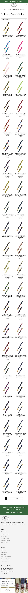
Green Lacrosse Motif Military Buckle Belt (21, 396)
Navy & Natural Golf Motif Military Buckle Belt (20, 434)
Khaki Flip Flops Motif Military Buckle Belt (21, 296)
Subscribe (7, 587)
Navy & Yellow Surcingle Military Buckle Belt (7, 36)
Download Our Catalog (6, 558)
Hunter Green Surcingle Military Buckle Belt (20, 76)
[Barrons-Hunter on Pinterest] (3, 574)
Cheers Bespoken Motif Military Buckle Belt (20, 154)
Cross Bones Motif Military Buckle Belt (20, 453)
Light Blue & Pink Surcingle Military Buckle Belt (7, 56)
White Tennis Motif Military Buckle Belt (20, 415)
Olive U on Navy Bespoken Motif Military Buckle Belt (20, 276)
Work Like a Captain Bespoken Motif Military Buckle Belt (7, 175)
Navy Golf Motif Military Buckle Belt (7, 453)
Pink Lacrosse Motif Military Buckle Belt (7, 396)
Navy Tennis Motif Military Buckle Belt (7, 434)
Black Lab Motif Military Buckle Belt (20, 256)
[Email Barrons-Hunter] (6, 574)
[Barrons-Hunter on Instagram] (4, 574)
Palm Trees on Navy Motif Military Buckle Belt (7, 492)
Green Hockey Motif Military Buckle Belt (7, 376)
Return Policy (4, 536)
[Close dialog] (27, 579)
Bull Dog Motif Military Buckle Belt (7, 473)
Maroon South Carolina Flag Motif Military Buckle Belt (7, 356)
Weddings (3, 554)
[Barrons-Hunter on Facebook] (1, 574)
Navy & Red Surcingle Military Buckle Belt (21, 36)
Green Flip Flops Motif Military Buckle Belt (7, 296)
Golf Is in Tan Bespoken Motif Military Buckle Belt (20, 195)
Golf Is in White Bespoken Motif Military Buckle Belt (7, 215)
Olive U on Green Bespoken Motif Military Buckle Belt (7, 276)
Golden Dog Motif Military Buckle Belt (7, 256)
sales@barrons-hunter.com (7, 571)
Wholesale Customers (6, 556)
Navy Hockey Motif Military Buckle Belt (20, 376)
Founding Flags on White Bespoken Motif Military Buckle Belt (20, 134)
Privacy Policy (4, 542)
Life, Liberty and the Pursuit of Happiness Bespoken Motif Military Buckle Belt (20, 316)
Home (5, 9)
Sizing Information (5, 538)
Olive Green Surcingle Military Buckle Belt (7, 95)
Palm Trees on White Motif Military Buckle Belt (20, 473)
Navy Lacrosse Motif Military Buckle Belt (7, 415)
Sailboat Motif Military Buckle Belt (21, 492)
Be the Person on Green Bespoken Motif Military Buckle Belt (20, 175)
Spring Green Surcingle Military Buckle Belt (20, 95)
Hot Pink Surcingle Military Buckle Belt (20, 55)
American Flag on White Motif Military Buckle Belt (20, 337)
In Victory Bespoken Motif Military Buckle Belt (7, 236)
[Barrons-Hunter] (14, 5)
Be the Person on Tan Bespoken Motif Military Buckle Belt (7, 195)
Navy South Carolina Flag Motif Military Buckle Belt (20, 356)
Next (17, 498)
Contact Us (3, 531)
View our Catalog (5, 561)
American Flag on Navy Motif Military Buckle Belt (7, 337)
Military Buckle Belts (13, 9)
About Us (3, 550)
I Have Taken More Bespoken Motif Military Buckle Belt (20, 236)
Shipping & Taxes (5, 534)
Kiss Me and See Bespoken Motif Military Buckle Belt (20, 216)
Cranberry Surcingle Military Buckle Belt (20, 114)
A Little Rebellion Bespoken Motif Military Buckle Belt (7, 315)
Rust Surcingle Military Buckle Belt (7, 133)
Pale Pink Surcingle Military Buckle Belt (7, 76)
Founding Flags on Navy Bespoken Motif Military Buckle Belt (7, 154)
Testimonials (4, 552)
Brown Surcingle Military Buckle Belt (7, 114)
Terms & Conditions (5, 540)
